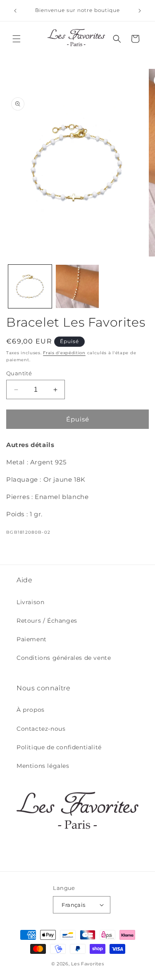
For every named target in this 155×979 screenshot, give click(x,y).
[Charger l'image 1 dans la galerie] (30, 286)
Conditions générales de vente (64, 657)
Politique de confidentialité (59, 747)
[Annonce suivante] (140, 11)
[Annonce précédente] (15, 11)
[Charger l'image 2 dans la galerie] (77, 286)
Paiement (32, 639)
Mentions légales (43, 766)
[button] (16, 39)
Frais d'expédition (64, 352)
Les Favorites (87, 964)
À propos (31, 709)
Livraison (30, 602)
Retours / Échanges (47, 620)
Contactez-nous (41, 728)
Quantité (19, 373)
